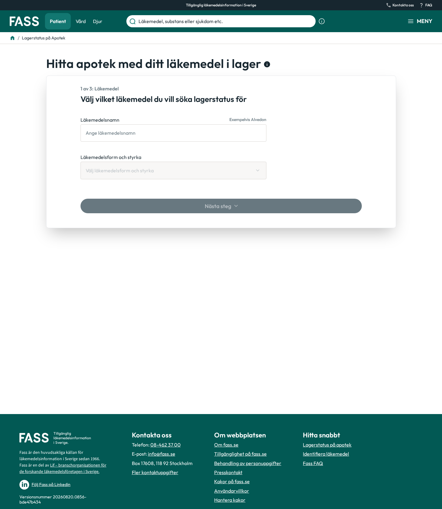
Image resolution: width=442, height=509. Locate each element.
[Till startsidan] (12, 38)
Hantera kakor (229, 500)
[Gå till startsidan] (24, 21)
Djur (97, 21)
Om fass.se (226, 445)
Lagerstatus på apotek (327, 445)
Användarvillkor (231, 491)
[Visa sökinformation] (321, 21)
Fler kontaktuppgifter (155, 472)
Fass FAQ (313, 463)
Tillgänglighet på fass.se (240, 454)
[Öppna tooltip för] (266, 64)
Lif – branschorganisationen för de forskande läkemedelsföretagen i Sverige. (62, 468)
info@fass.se (161, 454)
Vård (81, 21)
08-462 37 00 (165, 445)
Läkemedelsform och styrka (111, 157)
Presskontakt (228, 472)
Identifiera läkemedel (326, 454)
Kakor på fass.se (232, 481)
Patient (58, 21)
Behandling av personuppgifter (247, 463)
